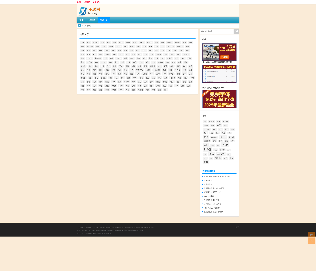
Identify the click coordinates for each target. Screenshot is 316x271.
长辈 (162, 42)
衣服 (159, 90)
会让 (90, 78)
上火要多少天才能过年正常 (214, 188)
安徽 (182, 86)
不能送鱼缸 (208, 184)
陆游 (125, 70)
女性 (151, 54)
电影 (179, 78)
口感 (162, 50)
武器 (82, 82)
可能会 (107, 54)
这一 (159, 66)
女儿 (176, 58)
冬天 (135, 42)
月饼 (110, 78)
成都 (190, 74)
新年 (114, 54)
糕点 (119, 82)
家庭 (132, 58)
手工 (147, 78)
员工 (127, 54)
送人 (82, 74)
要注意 (103, 78)
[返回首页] (311, 234)
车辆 (133, 86)
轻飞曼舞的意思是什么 (212, 192)
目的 (186, 78)
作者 (110, 62)
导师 (100, 74)
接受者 (171, 74)
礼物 (82, 42)
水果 (102, 66)
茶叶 (94, 50)
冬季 (150, 46)
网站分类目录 (111, 227)
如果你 (169, 58)
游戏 (125, 46)
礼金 (164, 86)
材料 (88, 90)
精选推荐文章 (121, 227)
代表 (128, 78)
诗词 (144, 58)
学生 (116, 62)
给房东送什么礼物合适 (212, 204)
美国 (178, 74)
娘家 (172, 66)
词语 (127, 86)
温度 (119, 74)
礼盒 (144, 46)
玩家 (165, 66)
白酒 (100, 50)
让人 (105, 58)
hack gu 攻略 (209, 196)
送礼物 (141, 42)
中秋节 (126, 82)
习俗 (175, 50)
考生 (179, 62)
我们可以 (186, 54)
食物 (96, 66)
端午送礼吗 (208, 180)
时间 (131, 50)
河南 (192, 78)
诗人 (156, 46)
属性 (153, 90)
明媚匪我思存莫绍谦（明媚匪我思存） (218, 176)
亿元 (139, 82)
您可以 (118, 58)
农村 (119, 70)
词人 (173, 62)
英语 (100, 54)
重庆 (165, 90)
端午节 (111, 46)
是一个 (128, 42)
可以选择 (180, 46)
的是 (132, 46)
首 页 (79, 2)
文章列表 (86, 2)
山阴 (113, 70)
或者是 (165, 82)
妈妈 (107, 70)
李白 (121, 90)
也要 (164, 74)
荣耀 (158, 86)
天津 (113, 82)
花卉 (135, 78)
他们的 (177, 42)
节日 (162, 58)
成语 (127, 90)
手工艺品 (139, 70)
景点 (100, 90)
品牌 (88, 54)
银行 (151, 86)
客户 (88, 50)
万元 (153, 62)
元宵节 (118, 46)
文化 (162, 46)
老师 (114, 42)
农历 (158, 74)
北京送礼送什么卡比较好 (213, 212)
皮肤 (141, 78)
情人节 (83, 66)
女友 (184, 66)
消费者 (83, 78)
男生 (107, 86)
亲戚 (88, 70)
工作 (145, 54)
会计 (178, 82)
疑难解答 (137, 227)
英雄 (188, 86)
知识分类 (96, 2)
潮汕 (107, 74)
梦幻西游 (90, 46)
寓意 (181, 50)
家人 (100, 70)
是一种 (169, 42)
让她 (139, 66)
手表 (121, 66)
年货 (135, 62)
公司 (137, 50)
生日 (141, 62)
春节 (108, 42)
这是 (172, 54)
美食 (145, 86)
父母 (121, 54)
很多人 (89, 58)
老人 (144, 50)
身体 (139, 86)
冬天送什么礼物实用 (211, 200)
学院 (100, 86)
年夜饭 (177, 70)
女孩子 (144, 74)
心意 (165, 54)
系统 (94, 82)
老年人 (158, 54)
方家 (151, 82)
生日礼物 (98, 58)
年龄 (96, 62)
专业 (107, 50)
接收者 (172, 78)
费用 (145, 66)
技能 (183, 58)
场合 (82, 54)
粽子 (131, 74)
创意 (125, 58)
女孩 (184, 70)
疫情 (187, 46)
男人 (186, 62)
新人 (90, 66)
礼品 (88, 42)
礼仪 (113, 50)
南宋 (94, 74)
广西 (170, 86)
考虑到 (140, 90)
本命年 (160, 62)
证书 (145, 82)
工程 (164, 70)
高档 (127, 66)
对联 (88, 86)
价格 (189, 58)
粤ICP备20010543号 (147, 227)
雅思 (116, 78)
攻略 (138, 46)
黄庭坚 (152, 66)
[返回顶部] (311, 240)
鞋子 (113, 74)
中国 (187, 50)
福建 (170, 70)
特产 (150, 50)
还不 (82, 50)
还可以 (103, 62)
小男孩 (237, 227)
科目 (172, 82)
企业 (94, 54)
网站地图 (130, 227)
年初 (147, 62)
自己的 (95, 42)
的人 (121, 42)
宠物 (107, 82)
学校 (151, 74)
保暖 (178, 66)
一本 (176, 86)
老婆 (88, 82)
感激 (133, 66)
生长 (96, 78)
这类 (133, 90)
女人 (131, 70)
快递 (190, 82)
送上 (190, 70)
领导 (102, 42)
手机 (139, 54)
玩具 (94, 86)
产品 (125, 74)
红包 (125, 50)
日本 (121, 86)
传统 (167, 62)
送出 (153, 78)
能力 (82, 86)
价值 (119, 50)
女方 (147, 90)
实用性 (114, 90)
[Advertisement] (74, 254)
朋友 (111, 58)
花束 (82, 70)
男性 (108, 66)
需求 (133, 82)
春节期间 (170, 46)
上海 (165, 78)
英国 (122, 78)
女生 (82, 58)
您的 (190, 42)
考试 (88, 74)
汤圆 (138, 58)
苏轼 (158, 82)
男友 (178, 54)
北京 (168, 50)
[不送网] (90, 5)
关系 (137, 74)
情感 (190, 66)
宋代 (156, 42)
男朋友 (114, 86)
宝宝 (150, 58)
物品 (114, 66)
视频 (100, 82)
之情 (156, 50)
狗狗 (107, 90)
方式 (184, 42)
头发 (82, 90)
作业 (122, 62)
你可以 (149, 42)
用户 (94, 70)
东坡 (184, 82)
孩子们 (89, 62)
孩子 (82, 46)
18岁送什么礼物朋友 (212, 208)
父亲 (156, 58)
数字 (94, 90)
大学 (128, 62)
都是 (97, 46)
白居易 (148, 70)
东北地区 (156, 70)
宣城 (159, 78)
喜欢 (82, 62)
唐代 (104, 46)
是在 (184, 74)
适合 (133, 54)
